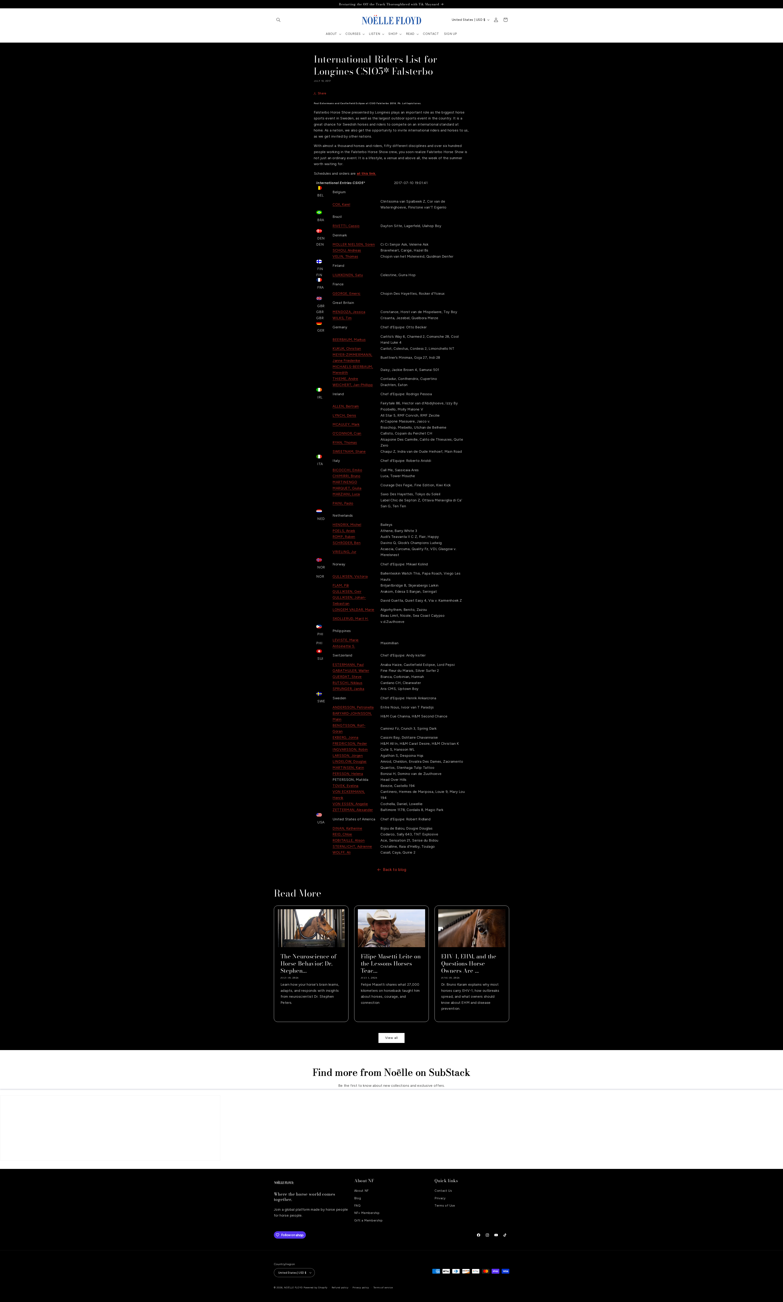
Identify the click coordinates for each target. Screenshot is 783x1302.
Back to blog (394, 869)
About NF (361, 1191)
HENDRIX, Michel (347, 525)
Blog (357, 1198)
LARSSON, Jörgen (348, 756)
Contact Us (443, 1191)
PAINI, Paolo (343, 503)
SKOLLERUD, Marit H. (350, 619)
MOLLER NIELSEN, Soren (354, 244)
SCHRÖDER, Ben (347, 543)
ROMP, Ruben (344, 537)
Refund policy (340, 1287)
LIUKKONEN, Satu (348, 275)
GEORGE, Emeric (347, 293)
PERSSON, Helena (348, 774)
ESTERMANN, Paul (348, 665)
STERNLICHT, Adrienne (352, 846)
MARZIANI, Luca (346, 494)
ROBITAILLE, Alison (349, 840)
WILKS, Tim (342, 318)
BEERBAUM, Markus (349, 340)
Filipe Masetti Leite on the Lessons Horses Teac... (391, 963)
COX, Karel (341, 204)
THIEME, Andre (345, 379)
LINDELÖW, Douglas (350, 761)
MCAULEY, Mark (346, 424)
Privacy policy (361, 1287)
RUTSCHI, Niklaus (347, 683)
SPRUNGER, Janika (348, 689)
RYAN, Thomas (345, 442)
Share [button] (322, 93)
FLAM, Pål (341, 585)
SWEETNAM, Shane (349, 451)
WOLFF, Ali (342, 852)
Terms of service (383, 1287)
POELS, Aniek (344, 531)
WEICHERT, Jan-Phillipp (353, 385)
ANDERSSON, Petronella (353, 707)
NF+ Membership (367, 1213)
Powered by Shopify (315, 1287)
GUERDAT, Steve (347, 677)
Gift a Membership (368, 1220)
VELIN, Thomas (345, 256)
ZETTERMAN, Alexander (353, 810)
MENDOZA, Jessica (349, 312)
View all (391, 1037)
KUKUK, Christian (347, 348)
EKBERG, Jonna (345, 737)
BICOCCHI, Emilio (347, 470)
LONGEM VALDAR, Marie (353, 610)
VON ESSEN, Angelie (350, 804)
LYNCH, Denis (344, 415)
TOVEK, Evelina (345, 786)
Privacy (440, 1198)
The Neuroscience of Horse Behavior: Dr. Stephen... (308, 963)
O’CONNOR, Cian (347, 433)
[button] (278, 19)
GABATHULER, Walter (351, 671)
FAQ (357, 1205)
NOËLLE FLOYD (293, 1287)
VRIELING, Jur (344, 552)
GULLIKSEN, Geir (347, 591)
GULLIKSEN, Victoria (350, 576)
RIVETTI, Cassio (346, 226)
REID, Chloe (342, 834)
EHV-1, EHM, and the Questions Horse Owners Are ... (469, 963)
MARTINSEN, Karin (348, 768)
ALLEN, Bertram (346, 406)
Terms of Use (445, 1205)
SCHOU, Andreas (347, 250)
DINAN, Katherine (347, 828)
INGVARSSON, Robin (350, 749)
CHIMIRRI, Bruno (346, 476)
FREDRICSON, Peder (350, 743)
